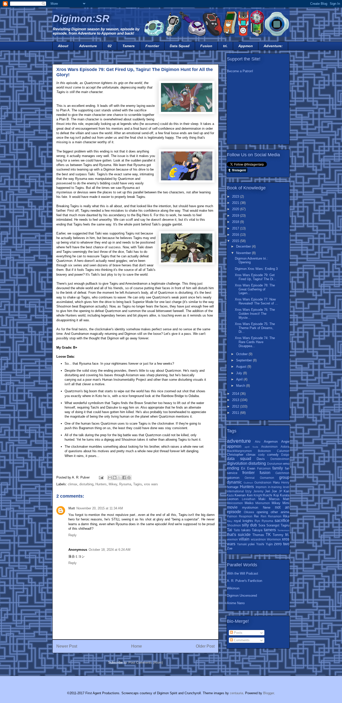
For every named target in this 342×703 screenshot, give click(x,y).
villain (244, 539)
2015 (236, 241)
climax (72, 484)
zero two (281, 544)
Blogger (268, 693)
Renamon (274, 516)
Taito (237, 530)
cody (261, 454)
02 (110, 46)
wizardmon (258, 539)
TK (268, 534)
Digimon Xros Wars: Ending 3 (256, 269)
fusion (265, 473)
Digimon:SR (80, 18)
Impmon (261, 487)
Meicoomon (235, 503)
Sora (261, 525)
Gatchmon (282, 473)
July (239, 373)
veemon (232, 539)
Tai (229, 530)
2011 (236, 413)
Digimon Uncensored (242, 595)
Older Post (205, 646)
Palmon (232, 516)
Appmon (245, 46)
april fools (251, 446)
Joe (274, 491)
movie (232, 507)
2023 (236, 196)
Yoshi (260, 544)
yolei (251, 544)
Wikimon (233, 588)
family (277, 468)
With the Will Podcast (242, 573)
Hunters (101, 484)
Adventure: (273, 46)
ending (233, 468)
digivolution (237, 463)
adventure (239, 441)
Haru (276, 482)
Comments (241, 640)
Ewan (251, 468)
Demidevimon (279, 458)
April (240, 379)
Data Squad (180, 46)
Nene (266, 507)
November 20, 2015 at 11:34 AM (99, 508)
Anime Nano (236, 603)
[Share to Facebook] (124, 477)
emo (286, 463)
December (244, 246)
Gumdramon (262, 482)
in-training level (278, 487)
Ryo (257, 520)
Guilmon (248, 482)
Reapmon (245, 516)
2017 (236, 228)
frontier (248, 473)
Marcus (274, 499)
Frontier (152, 46)
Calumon (283, 450)
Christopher (235, 454)
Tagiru (137, 484)
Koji (276, 495)
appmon (234, 446)
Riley (229, 521)
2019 (236, 215)
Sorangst (272, 525)
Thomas (258, 535)
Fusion (206, 46)
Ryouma (125, 484)
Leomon (232, 499)
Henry (285, 482)
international (235, 491)
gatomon (233, 478)
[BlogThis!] (114, 477)
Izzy (248, 491)
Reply (72, 535)
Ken (250, 495)
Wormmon (274, 539)
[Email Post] (100, 477)
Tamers (128, 46)
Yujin (269, 544)
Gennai (250, 477)
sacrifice (282, 520)
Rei (256, 516)
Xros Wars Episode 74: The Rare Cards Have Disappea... (255, 342)
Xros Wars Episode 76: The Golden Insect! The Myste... (255, 313)
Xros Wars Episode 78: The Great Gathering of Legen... (255, 289)
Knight (258, 495)
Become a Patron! (240, 71)
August (241, 366)
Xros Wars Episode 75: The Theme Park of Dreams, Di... (255, 328)
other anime (280, 512)
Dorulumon (274, 463)
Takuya (257, 530)
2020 (236, 209)
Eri (243, 468)
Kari (286, 491)
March (241, 385)
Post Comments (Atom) (145, 662)
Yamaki (242, 544)
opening (262, 512)
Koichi (267, 495)
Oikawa (249, 512)
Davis (261, 459)
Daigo (285, 454)
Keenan (240, 495)
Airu (257, 441)
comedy (273, 454)
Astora (285, 446)
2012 (236, 406)
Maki (261, 499)
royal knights (243, 521)
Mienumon (262, 503)
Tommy (278, 535)
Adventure (88, 46)
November (244, 253)
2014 (236, 394)
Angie (285, 441)
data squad (239, 458)
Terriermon (283, 530)
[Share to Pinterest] (128, 477)
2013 (236, 400)
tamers (270, 530)
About (63, 46)
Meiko (249, 503)
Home (136, 646)
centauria (236, 693)
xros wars (151, 484)
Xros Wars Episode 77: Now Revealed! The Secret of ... (256, 301)
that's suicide (239, 534)
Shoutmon (234, 525)
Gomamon (267, 477)
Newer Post (66, 646)
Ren (263, 516)
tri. (225, 46)
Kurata (284, 495)
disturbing (86, 484)
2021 (236, 203)
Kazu (230, 495)
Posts (237, 633)
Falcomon (264, 468)
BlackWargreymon (239, 450)
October (242, 354)
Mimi (285, 503)
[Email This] (109, 477)
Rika (286, 516)
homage (232, 487)
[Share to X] (119, 477)
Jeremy (258, 491)
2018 (236, 222)
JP (280, 491)
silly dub (249, 525)
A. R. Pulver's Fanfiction (244, 581)
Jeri (267, 491)
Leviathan (248, 499)
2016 (236, 235)
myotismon (250, 507)
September (244, 360)
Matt (71, 508)
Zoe (229, 548)
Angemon (271, 441)
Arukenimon (269, 446)
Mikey (113, 484)
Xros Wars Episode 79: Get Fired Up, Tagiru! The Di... (255, 277)
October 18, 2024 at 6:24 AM (109, 550)
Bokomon (264, 450)
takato (245, 530)
